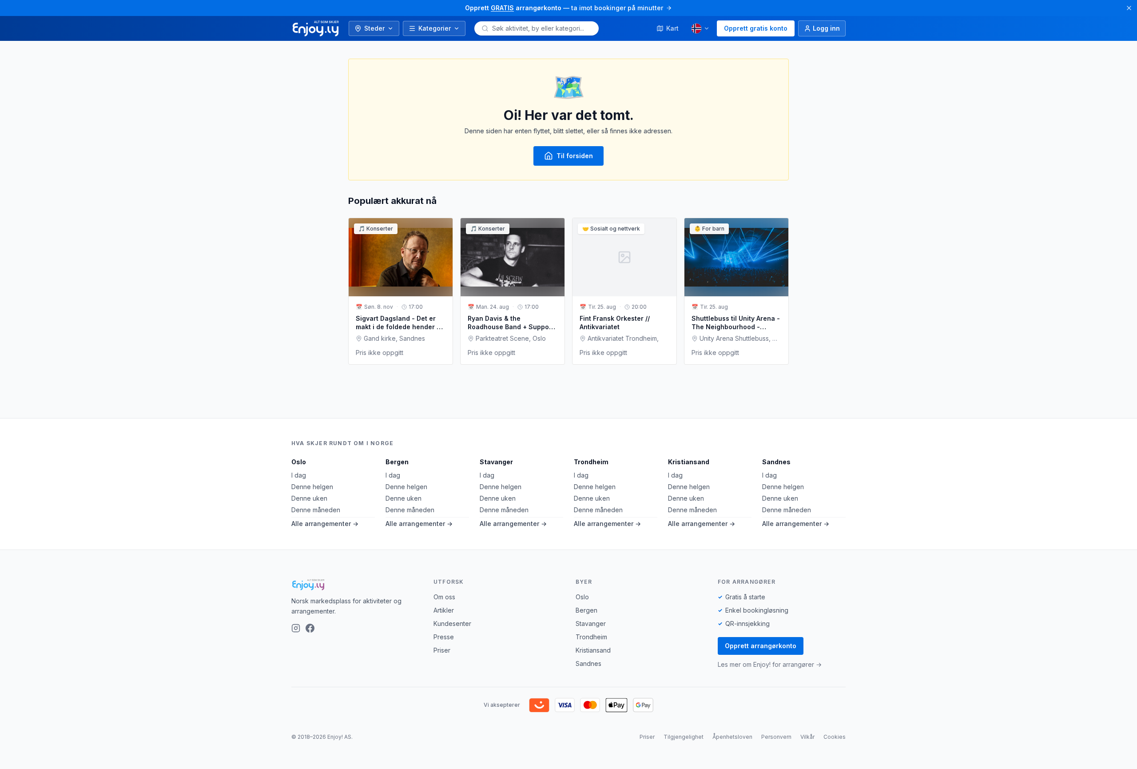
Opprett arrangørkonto (760, 645)
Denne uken (309, 498)
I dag (298, 475)
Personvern (776, 736)
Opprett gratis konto (755, 28)
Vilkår (807, 736)
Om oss (444, 597)
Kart (672, 28)
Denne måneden (315, 510)
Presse (443, 637)
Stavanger (496, 462)
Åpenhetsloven (732, 736)
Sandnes (776, 462)
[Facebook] (310, 628)
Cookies (834, 736)
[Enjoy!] (355, 584)
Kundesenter (452, 623)
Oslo (298, 462)
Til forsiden (575, 155)
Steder (374, 28)
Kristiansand (688, 462)
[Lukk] (1129, 8)
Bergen (397, 462)
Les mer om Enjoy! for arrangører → (770, 664)
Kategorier (434, 28)
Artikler (443, 610)
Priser (441, 650)
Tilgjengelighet (684, 736)
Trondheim (591, 462)
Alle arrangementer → (324, 523)
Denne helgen (312, 486)
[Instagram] (295, 628)
